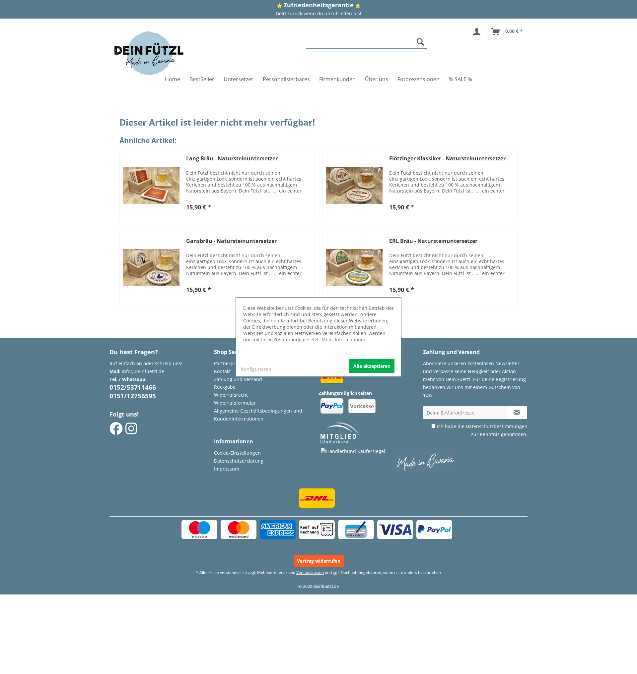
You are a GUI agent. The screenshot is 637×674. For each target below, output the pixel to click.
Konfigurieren (256, 369)
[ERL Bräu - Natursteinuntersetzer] (354, 268)
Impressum (226, 469)
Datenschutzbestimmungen (497, 426)
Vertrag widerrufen (318, 561)
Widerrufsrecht (231, 395)
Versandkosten (310, 572)
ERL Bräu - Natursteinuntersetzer (433, 241)
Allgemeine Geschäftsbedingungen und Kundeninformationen (258, 415)
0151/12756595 (132, 396)
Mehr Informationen (344, 339)
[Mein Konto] (478, 31)
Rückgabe (225, 387)
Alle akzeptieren (371, 366)
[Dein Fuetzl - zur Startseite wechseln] (148, 53)
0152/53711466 (132, 387)
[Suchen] (420, 41)
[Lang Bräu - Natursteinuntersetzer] (151, 185)
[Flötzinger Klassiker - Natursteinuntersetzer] (354, 185)
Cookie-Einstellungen (237, 453)
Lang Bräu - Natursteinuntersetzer (232, 158)
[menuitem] (367, 42)
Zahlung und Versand (238, 379)
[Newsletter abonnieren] (516, 412)
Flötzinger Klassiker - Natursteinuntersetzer (447, 158)
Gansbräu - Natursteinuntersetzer (231, 241)
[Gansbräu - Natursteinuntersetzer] (151, 268)
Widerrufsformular (235, 403)
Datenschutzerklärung (238, 461)
